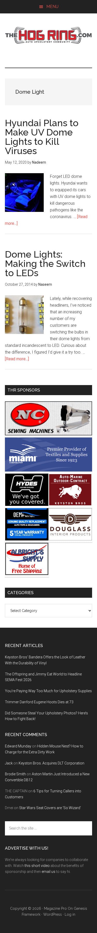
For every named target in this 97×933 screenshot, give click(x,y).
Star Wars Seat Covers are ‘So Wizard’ (50, 808)
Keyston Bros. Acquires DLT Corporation (51, 763)
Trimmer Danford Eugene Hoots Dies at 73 (39, 702)
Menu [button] (52, 6)
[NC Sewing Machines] (48, 434)
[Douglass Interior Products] (70, 539)
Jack (9, 763)
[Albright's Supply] (26, 573)
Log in (70, 914)
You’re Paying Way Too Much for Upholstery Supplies (48, 691)
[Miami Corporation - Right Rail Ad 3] (48, 470)
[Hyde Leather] (26, 504)
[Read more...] (17, 358)
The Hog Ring (48, 35)
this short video (37, 866)
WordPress (52, 914)
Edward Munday (18, 746)
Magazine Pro (55, 908)
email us (48, 872)
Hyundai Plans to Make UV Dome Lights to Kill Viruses (41, 136)
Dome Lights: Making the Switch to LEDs (45, 263)
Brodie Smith (15, 774)
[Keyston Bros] (70, 504)
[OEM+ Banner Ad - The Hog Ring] (26, 539)
